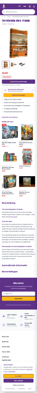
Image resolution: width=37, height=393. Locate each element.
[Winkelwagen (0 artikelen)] (30, 6)
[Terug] (2, 16)
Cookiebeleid (21, 388)
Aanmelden (18, 299)
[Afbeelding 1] (5, 64)
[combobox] (18, 11)
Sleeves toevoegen (18, 95)
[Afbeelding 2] (14, 64)
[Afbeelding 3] (22, 64)
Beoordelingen (10, 271)
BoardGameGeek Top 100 (20, 17)
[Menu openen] (19, 6)
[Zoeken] (4, 12)
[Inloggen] (34, 6)
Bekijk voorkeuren (18, 385)
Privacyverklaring (10, 388)
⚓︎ (4, 17)
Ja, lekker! (18, 376)
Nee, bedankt (18, 381)
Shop (9, 17)
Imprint (30, 388)
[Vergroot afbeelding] (18, 43)
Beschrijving (8, 202)
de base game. (13, 217)
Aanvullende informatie (14, 265)
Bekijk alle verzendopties (10, 117)
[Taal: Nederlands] (25, 6)
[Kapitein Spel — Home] (4, 6)
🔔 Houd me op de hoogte (18, 81)
